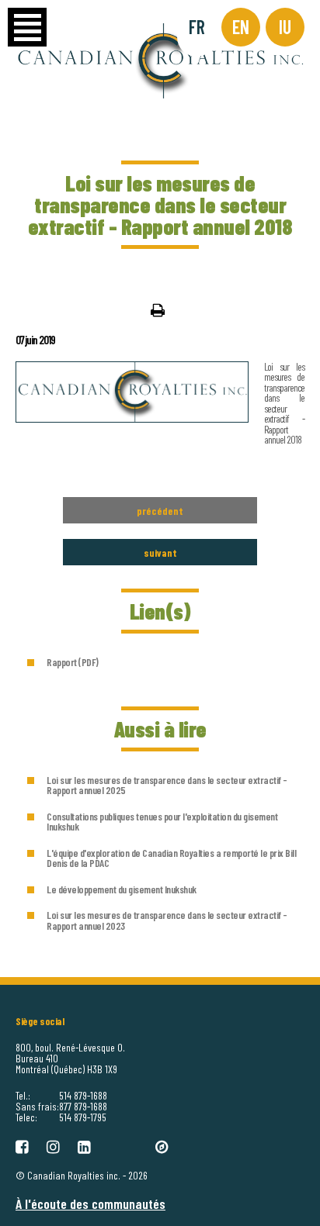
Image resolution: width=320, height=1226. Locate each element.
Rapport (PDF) (73, 661)
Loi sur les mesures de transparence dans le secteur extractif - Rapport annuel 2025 (167, 785)
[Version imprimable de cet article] (158, 309)
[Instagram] (53, 1145)
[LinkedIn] (84, 1145)
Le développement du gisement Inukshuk (122, 889)
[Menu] (27, 27)
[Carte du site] (162, 1145)
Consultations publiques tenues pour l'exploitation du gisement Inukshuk (162, 822)
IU (285, 27)
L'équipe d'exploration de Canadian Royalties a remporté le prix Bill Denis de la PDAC (171, 858)
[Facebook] (22, 1145)
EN (240, 27)
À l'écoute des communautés (90, 1203)
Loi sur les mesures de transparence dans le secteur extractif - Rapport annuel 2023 (167, 920)
